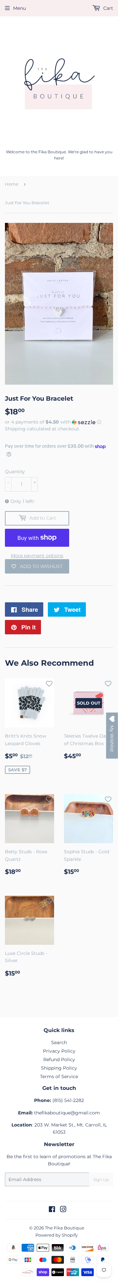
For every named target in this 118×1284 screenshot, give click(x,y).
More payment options (37, 556)
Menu (19, 8)
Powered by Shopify (56, 1235)
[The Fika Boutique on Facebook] (52, 1210)
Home (11, 184)
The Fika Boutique (64, 1227)
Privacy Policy (59, 1051)
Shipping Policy (59, 1068)
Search (59, 1042)
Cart (107, 8)
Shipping (15, 429)
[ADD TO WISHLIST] (49, 683)
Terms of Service (59, 1076)
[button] (59, 422)
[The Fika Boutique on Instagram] (63, 1210)
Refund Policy (59, 1059)
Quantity (15, 472)
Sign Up (101, 1179)
